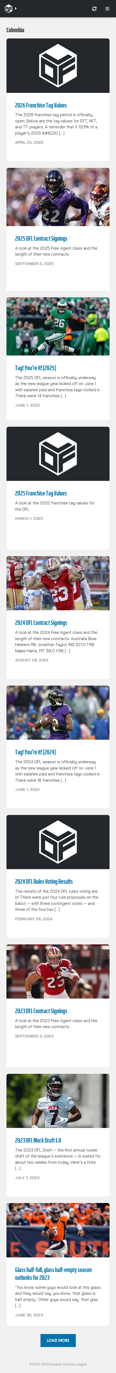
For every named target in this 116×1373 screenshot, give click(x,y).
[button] (58, 1340)
